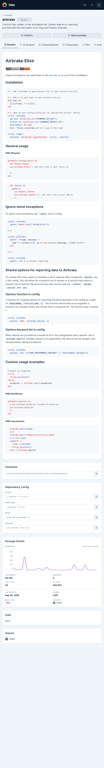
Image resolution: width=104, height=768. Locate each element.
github (8, 621)
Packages (8, 15)
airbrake (8, 19)
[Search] (92, 5)
